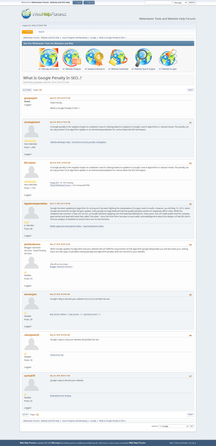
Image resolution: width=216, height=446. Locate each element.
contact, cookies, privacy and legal (114, 443)
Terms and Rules (181, 443)
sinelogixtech (32, 122)
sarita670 (29, 375)
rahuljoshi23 (31, 335)
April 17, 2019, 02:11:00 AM (60, 203)
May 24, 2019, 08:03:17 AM (60, 376)
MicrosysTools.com (72, 443)
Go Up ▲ (192, 443)
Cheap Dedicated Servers (60, 185)
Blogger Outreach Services (61, 266)
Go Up (25, 414)
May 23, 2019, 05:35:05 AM (60, 335)
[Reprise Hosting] (25, 191)
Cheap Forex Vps (57, 355)
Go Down (27, 90)
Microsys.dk (93, 443)
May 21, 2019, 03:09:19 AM (60, 244)
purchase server (90, 314)
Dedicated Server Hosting (60, 395)
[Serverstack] (25, 323)
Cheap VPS (54, 183)
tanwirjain (30, 294)
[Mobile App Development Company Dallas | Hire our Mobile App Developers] (25, 232)
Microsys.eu (84, 443)
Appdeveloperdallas (35, 203)
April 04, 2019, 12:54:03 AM (60, 163)
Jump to (155, 426)
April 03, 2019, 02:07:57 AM (60, 98)
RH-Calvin (30, 162)
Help (171, 443)
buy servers (74, 314)
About (63, 443)
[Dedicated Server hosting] (25, 404)
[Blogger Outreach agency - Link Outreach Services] (25, 282)
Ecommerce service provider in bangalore (89, 142)
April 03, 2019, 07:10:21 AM (60, 122)
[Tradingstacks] (25, 363)
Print (190, 90)
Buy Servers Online (58, 314)
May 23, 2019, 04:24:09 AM (60, 294)
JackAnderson (32, 244)
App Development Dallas (93, 226)
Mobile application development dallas (66, 226)
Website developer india (60, 142)
